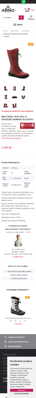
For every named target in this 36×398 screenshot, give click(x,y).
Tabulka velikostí (16, 337)
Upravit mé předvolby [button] (22, 393)
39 (11, 321)
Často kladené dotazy (18, 342)
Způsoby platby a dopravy (19, 275)
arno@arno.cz (18, 256)
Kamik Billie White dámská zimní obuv (18, 318)
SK (28, 2)
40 (16, 321)
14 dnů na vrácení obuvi (19, 278)
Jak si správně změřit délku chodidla (19, 271)
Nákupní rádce (14, 346)
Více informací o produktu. (11, 138)
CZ (24, 2)
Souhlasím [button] (21, 390)
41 (20, 321)
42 (25, 321)
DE (32, 2)
